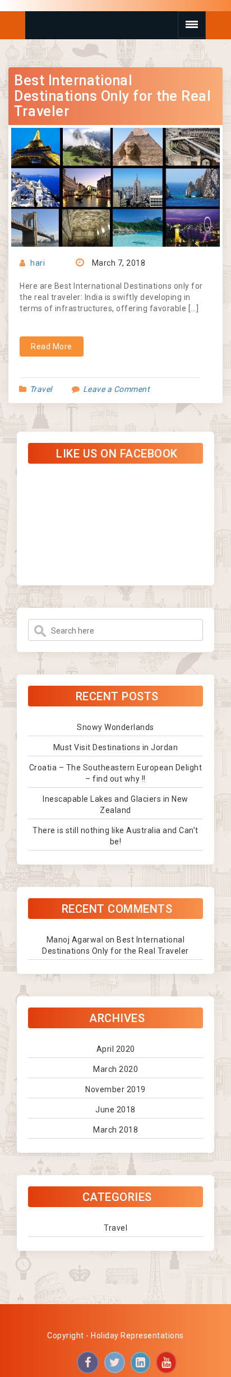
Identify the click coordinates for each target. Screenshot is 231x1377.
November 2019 (115, 1089)
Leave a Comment (116, 389)
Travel (41, 389)
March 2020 (115, 1069)
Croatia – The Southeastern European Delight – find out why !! (115, 773)
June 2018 (115, 1109)
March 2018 (115, 1129)
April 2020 (115, 1049)
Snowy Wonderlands (115, 727)
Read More (51, 346)
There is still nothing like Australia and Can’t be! (115, 836)
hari (37, 262)
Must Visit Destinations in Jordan (115, 747)
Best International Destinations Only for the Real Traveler (112, 95)
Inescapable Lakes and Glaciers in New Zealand (115, 804)
